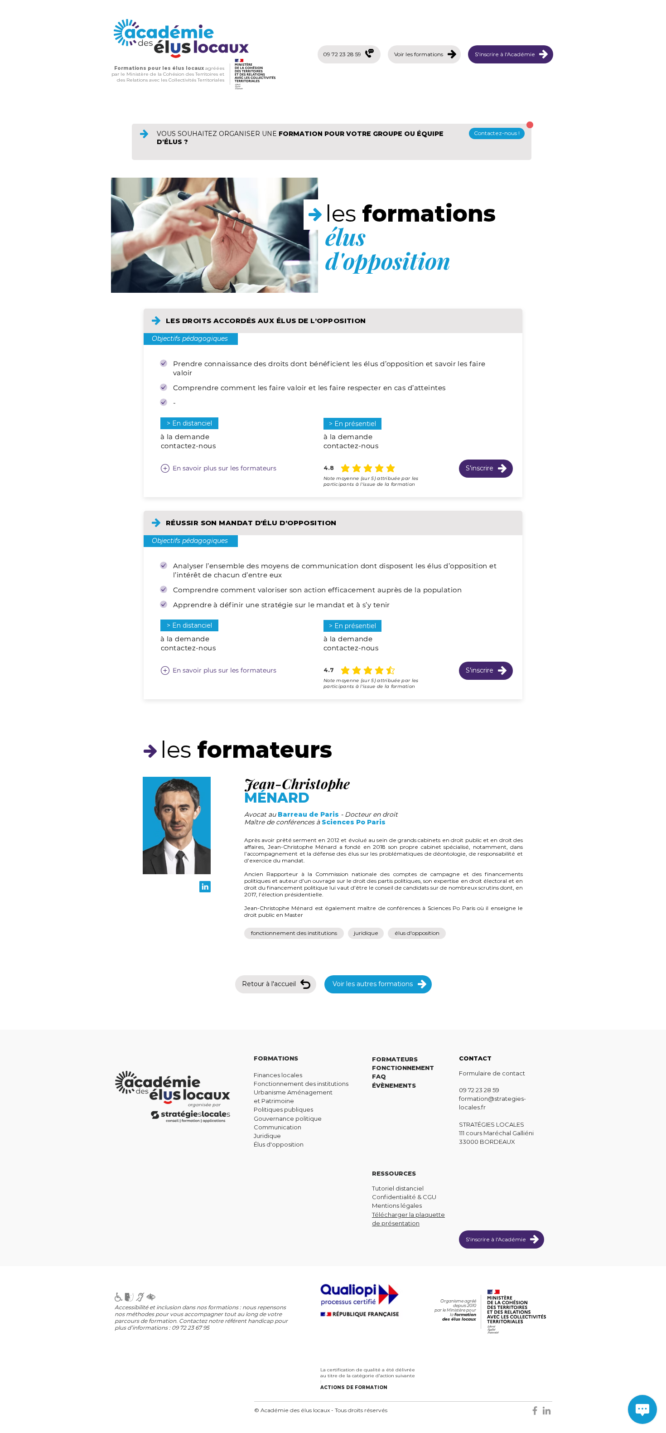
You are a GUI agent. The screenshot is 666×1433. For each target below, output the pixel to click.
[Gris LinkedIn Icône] (546, 1410)
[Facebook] (535, 1410)
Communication (277, 1127)
